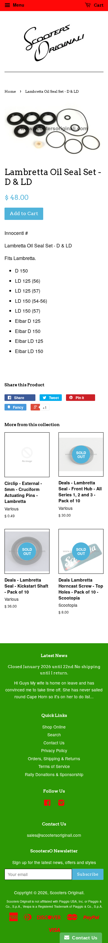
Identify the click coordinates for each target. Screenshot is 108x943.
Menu (18, 5)
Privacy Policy (54, 750)
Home (10, 91)
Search (54, 734)
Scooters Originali (66, 892)
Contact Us (54, 743)
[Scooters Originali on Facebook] (47, 804)
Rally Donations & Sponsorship (54, 774)
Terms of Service (54, 766)
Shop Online (54, 727)
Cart (98, 5)
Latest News (54, 655)
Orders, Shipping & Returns (54, 758)
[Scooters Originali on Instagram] (61, 804)
